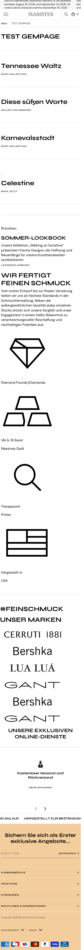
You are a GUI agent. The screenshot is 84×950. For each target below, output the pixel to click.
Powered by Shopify (36, 917)
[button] (5, 14)
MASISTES (17, 917)
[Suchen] (66, 14)
